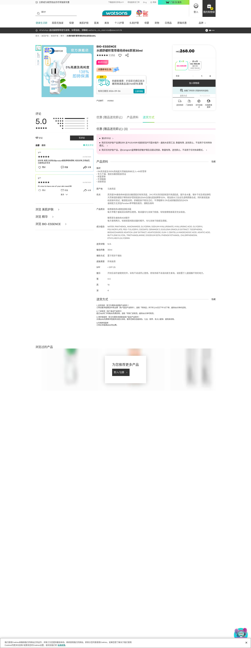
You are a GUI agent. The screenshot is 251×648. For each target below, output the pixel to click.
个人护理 (119, 23)
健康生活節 (41, 23)
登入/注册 (119, 372)
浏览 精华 (42, 216)
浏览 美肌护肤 (44, 209)
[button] (209, 8)
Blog (145, 2)
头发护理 (134, 23)
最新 (44, 145)
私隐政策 (61, 645)
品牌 (201, 23)
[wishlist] (120, 55)
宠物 (157, 23)
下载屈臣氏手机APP (116, 2)
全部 (37, 145)
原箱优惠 (182, 23)
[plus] (210, 76)
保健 (71, 23)
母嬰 (146, 23)
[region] (125, 643)
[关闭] (246, 642)
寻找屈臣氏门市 (133, 2)
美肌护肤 (84, 23)
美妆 (106, 23)
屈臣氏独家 (57, 23)
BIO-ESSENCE (106, 46)
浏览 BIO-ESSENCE (48, 224)
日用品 (168, 23)
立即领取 (139, 91)
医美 (96, 23)
